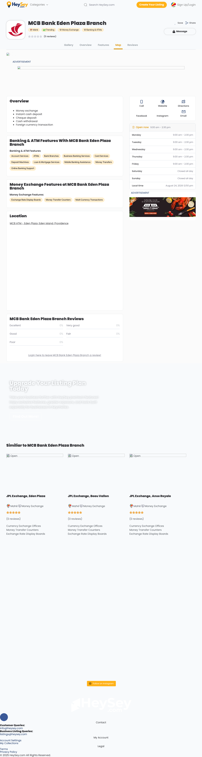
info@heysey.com (11, 728)
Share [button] (192, 22)
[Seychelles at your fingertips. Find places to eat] (77, 565)
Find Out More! (26, 416)
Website (162, 105)
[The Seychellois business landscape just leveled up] (29, 595)
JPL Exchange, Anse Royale (150, 496)
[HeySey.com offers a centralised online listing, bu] (173, 647)
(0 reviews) (50, 36)
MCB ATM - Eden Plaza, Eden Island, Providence (39, 223)
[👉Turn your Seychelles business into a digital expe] (125, 573)
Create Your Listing (151, 4)
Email (183, 115)
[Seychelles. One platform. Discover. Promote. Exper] (125, 643)
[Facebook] (4, 717)
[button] (178, 22)
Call (141, 105)
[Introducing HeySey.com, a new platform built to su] (29, 668)
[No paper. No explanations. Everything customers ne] (173, 562)
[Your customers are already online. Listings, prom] (77, 647)
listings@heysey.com (13, 734)
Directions (183, 105)
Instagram (162, 115)
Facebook (141, 115)
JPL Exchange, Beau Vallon (88, 496)
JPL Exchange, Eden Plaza (25, 496)
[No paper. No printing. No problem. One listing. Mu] (29, 645)
